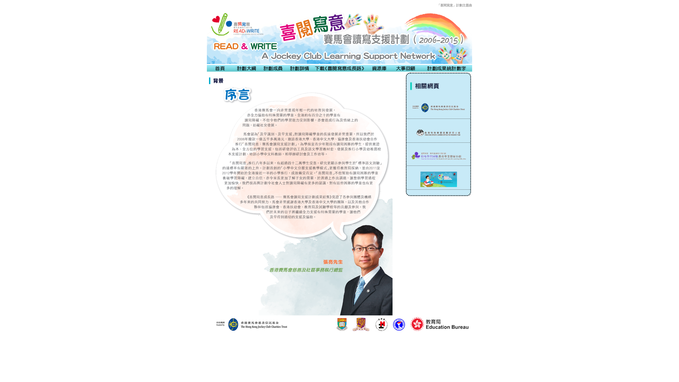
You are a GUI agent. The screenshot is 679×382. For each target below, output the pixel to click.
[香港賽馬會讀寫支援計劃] (438, 109)
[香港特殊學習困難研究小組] (438, 133)
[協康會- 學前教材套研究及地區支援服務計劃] (438, 180)
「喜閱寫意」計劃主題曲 (454, 5)
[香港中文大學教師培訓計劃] (438, 157)
